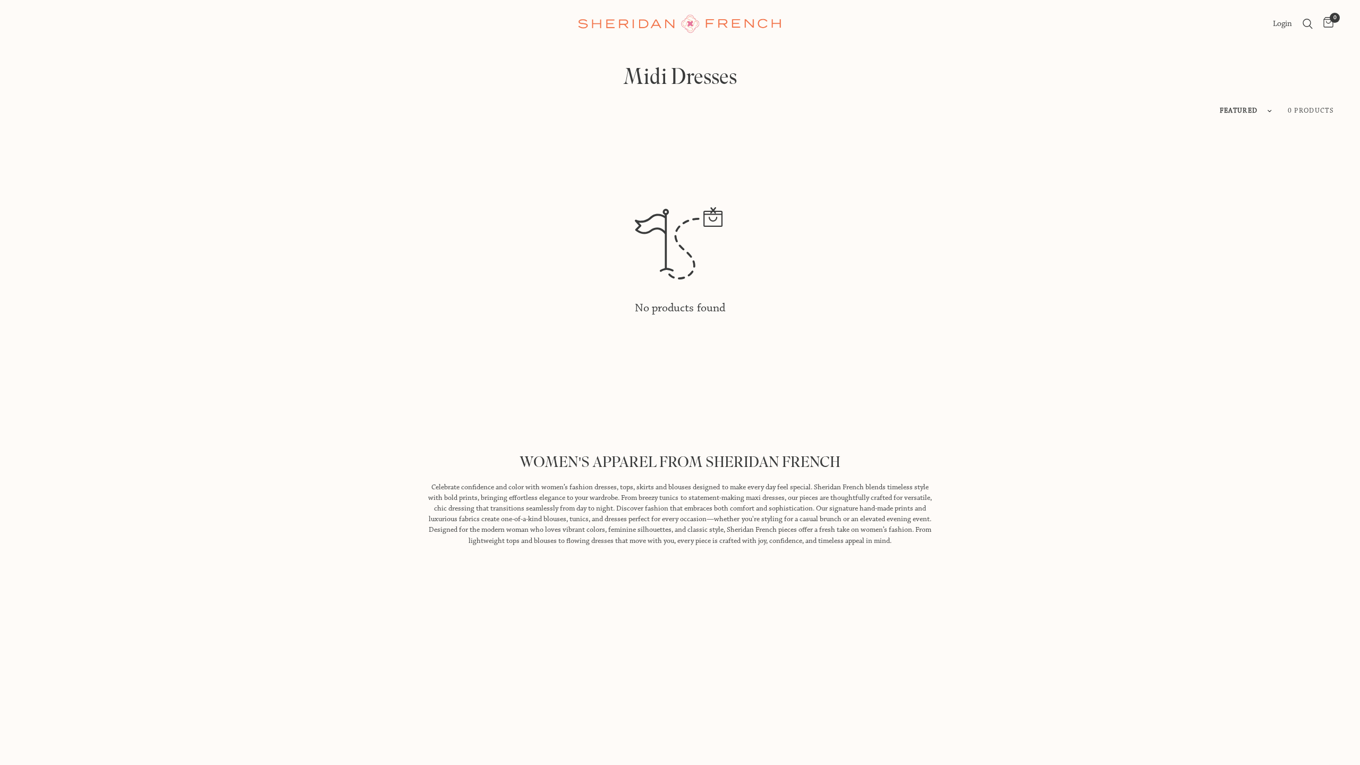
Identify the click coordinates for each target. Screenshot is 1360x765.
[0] (1325, 23)
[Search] (1307, 23)
